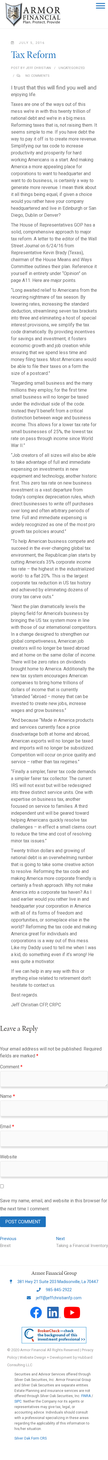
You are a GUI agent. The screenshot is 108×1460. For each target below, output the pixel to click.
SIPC (18, 1401)
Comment (11, 1067)
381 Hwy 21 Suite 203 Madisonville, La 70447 (57, 1281)
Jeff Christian (38, 68)
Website (8, 1157)
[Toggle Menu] (100, 5)
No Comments (37, 76)
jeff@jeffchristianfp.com (58, 1298)
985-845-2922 (58, 1289)
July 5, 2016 (32, 43)
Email (7, 1126)
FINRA (86, 1396)
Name (7, 1096)
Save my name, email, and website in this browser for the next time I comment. (53, 1204)
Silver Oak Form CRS (30, 1438)
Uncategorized (71, 68)
